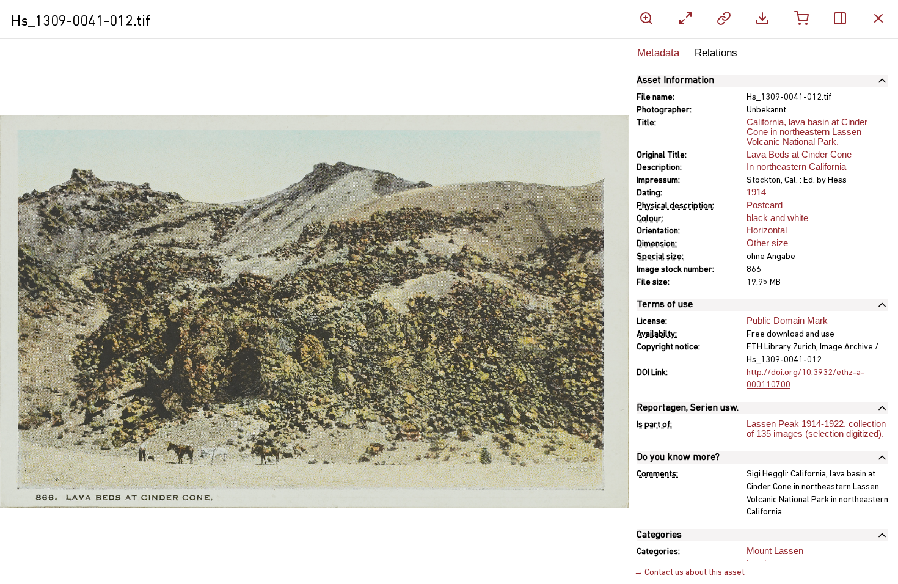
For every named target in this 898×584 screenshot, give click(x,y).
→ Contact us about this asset (689, 572)
